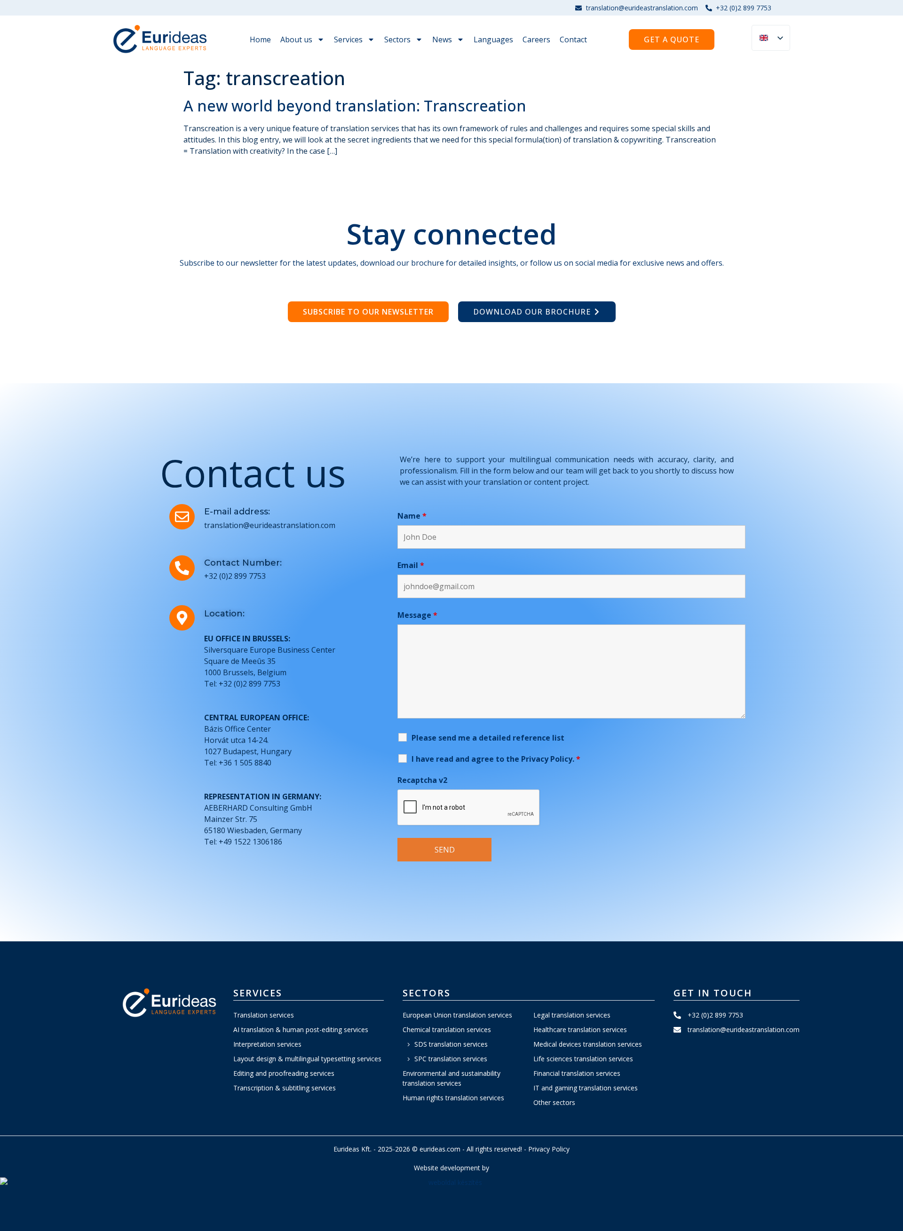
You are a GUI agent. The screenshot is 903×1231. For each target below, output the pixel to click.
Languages (493, 39)
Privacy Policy (549, 1148)
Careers (536, 39)
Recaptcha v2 (422, 780)
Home (260, 39)
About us (296, 39)
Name (412, 516)
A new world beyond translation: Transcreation (354, 105)
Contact (573, 39)
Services (348, 39)
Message (417, 615)
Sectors (397, 39)
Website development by (451, 1167)
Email (410, 565)
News (442, 39)
